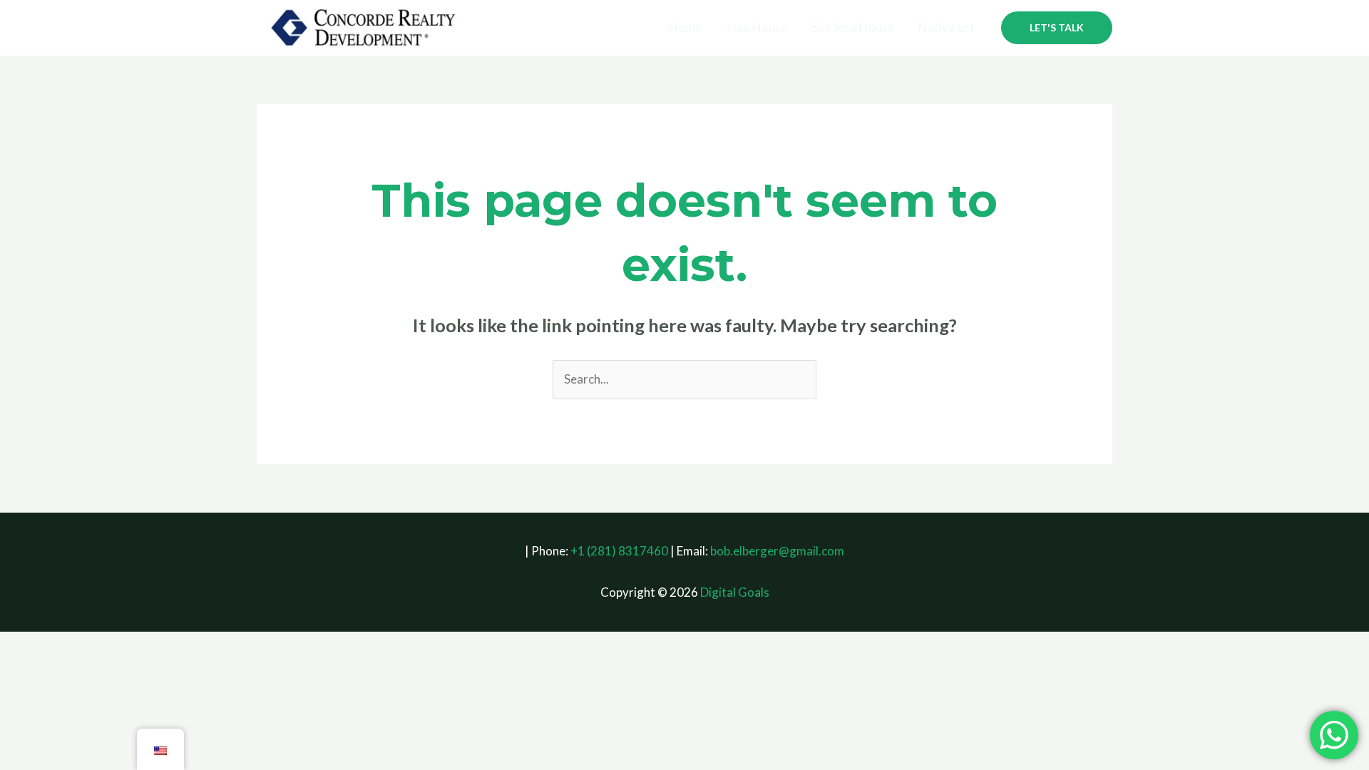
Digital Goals (734, 592)
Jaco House (756, 27)
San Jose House (852, 27)
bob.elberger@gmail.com (777, 550)
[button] (1056, 27)
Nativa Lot (946, 27)
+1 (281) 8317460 (619, 550)
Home (685, 27)
